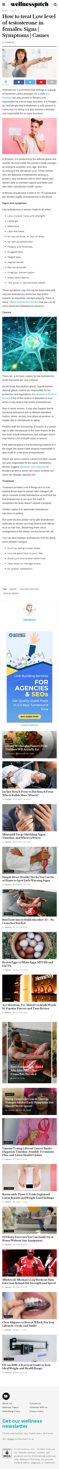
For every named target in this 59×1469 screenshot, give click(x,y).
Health (13, 11)
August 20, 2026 (26, 754)
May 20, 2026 (21, 1373)
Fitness (9, 786)
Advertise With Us (38, 1407)
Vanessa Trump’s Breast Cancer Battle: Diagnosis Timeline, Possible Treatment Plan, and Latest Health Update (28, 1152)
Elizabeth (9, 42)
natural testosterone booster (24, 302)
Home (5, 11)
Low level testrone (29, 589)
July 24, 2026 (21, 927)
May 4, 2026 (20, 1330)
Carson (11, 754)
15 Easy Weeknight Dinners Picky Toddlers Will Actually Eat (27, 1070)
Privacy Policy (36, 1411)
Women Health (11, 593)
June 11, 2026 (21, 1159)
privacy (11, 1439)
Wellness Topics (10, 1407)
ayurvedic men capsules (33, 467)
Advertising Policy (11, 1411)
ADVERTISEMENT (30, 725)
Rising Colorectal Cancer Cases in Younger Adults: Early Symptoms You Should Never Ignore (29, 1102)
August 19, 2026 (23, 799)
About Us (7, 1403)
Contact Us (35, 1403)
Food (9, 741)
